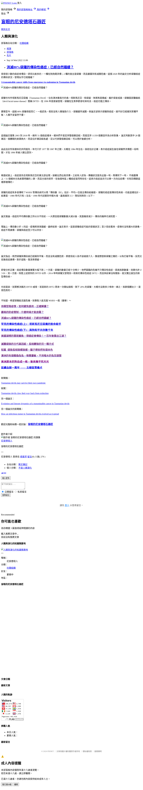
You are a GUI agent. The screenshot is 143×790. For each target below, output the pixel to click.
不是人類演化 (25, 468)
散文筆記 (22, 464)
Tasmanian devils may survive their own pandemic (23, 383)
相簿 (9, 49)
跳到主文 (5, 29)
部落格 (10, 52)
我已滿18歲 (6, 784)
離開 (16, 784)
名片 (9, 55)
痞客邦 (23, 456)
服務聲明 (98, 751)
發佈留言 (5, 495)
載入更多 (5, 478)
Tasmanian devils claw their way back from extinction (25, 393)
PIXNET (50, 751)
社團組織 (24, 43)
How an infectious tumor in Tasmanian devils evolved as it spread (30, 414)
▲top (3, 473)
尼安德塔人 (6, 441)
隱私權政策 (87, 751)
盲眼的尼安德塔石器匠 (23, 21)
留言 (29, 456)
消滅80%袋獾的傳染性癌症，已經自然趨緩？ (40, 67)
